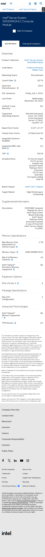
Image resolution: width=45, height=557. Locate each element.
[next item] (43, 9)
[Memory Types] (17, 252)
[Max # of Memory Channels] (12, 260)
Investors (6, 427)
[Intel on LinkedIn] (15, 461)
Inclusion (6, 445)
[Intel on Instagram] (28, 461)
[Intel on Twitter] (9, 461)
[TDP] (7, 154)
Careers (5, 433)
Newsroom (7, 421)
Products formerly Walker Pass (35, 68)
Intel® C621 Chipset (34, 187)
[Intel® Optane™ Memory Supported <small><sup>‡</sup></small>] (4, 318)
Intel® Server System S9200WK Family (33, 61)
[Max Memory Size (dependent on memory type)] (16, 247)
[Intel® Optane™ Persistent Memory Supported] (13, 269)
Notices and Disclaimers (20, 502)
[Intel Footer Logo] (7, 533)
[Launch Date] (15, 80)
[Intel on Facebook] (3, 461)
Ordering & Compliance (31, 44)
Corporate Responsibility (13, 439)
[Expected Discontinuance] (17, 88)
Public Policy (7, 451)
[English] (35, 3)
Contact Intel (7, 415)
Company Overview (11, 410)
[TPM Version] (15, 323)
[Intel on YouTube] (22, 461)
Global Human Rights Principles (12, 508)
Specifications (10, 43)
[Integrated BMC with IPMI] (7, 148)
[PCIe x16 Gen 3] (17, 283)
